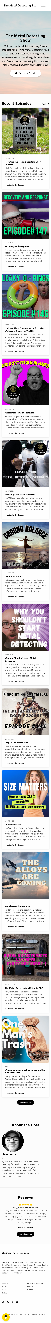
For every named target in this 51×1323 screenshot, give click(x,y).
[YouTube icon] (17, 1302)
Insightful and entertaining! (25, 1207)
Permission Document (35, 1283)
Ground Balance (13, 576)
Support (30, 1290)
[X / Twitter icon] (3, 1302)
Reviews (4, 1293)
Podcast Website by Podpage (37, 1314)
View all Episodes (25, 1102)
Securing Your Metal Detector (20, 494)
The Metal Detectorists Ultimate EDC (24, 988)
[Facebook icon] (8, 1302)
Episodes (5, 1283)
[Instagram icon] (12, 1302)
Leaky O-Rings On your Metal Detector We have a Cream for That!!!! (24, 329)
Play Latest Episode (27, 73)
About (4, 1290)
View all (43, 104)
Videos (4, 1286)
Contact (30, 1286)
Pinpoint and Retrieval (16, 742)
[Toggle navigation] (43, 5)
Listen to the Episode (15, 185)
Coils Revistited (13, 824)
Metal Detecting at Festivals (19, 412)
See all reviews (25, 1234)
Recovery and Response (17, 246)
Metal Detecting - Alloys (17, 906)
